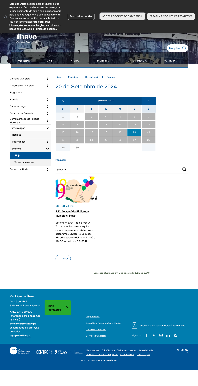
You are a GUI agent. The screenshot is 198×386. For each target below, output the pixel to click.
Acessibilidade (146, 350)
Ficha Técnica (108, 350)
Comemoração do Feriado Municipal (24, 120)
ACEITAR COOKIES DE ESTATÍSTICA (122, 16)
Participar (171, 60)
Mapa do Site (92, 350)
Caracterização (18, 106)
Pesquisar (61, 160)
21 (148, 132)
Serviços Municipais (96, 335)
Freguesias (16, 92)
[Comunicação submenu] (47, 128)
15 (63, 132)
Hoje (17, 155)
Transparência (136, 60)
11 (105, 124)
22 (63, 140)
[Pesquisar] (184, 169)
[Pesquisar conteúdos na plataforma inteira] (184, 48)
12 (120, 124)
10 (91, 124)
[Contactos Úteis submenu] (47, 169)
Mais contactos (54, 307)
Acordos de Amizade (21, 113)
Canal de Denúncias (96, 329)
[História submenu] (47, 99)
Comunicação (17, 128)
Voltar (65, 258)
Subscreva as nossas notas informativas (162, 325)
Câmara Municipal (20, 78)
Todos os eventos (24, 162)
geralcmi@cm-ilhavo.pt (23, 323)
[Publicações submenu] (47, 141)
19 (120, 132)
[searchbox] (176, 48)
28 (148, 140)
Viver (50, 60)
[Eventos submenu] (47, 148)
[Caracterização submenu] (47, 106)
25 (105, 140)
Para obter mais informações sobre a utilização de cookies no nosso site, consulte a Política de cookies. (34, 25)
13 (134, 124)
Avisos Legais (143, 354)
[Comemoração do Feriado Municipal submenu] (47, 120)
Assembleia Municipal (22, 85)
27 (134, 140)
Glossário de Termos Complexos (102, 354)
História (14, 99)
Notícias (16, 134)
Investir (103, 60)
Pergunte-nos (92, 316)
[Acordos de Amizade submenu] (47, 113)
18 (105, 132)
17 (91, 132)
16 (77, 132)
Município (24, 61)
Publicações (19, 141)
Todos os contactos (127, 350)
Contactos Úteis (19, 169)
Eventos (16, 148)
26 (120, 140)
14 (148, 124)
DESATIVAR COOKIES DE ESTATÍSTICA (170, 16)
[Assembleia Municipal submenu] (47, 85)
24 (91, 140)
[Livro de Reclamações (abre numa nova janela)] (20, 350)
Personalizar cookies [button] (81, 16)
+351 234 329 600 (21, 311)
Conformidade (127, 354)
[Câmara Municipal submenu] (47, 78)
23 (77, 140)
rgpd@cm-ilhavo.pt (20, 335)
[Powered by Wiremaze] (182, 352)
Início (58, 77)
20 (134, 132)
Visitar (76, 60)
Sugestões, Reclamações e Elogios (103, 323)
